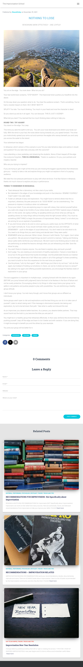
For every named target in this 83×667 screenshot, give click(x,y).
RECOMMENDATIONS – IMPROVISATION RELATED (30, 572)
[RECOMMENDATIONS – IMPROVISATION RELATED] (41, 540)
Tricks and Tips (48, 493)
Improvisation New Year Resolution (22, 645)
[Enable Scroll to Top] (78, 662)
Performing (17, 493)
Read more (60, 508)
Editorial (9, 493)
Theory (35, 335)
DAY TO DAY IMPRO (11, 641)
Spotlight (33, 493)
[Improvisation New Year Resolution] (41, 613)
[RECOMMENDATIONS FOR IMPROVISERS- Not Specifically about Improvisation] (41, 464)
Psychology (16, 335)
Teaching (26, 335)
